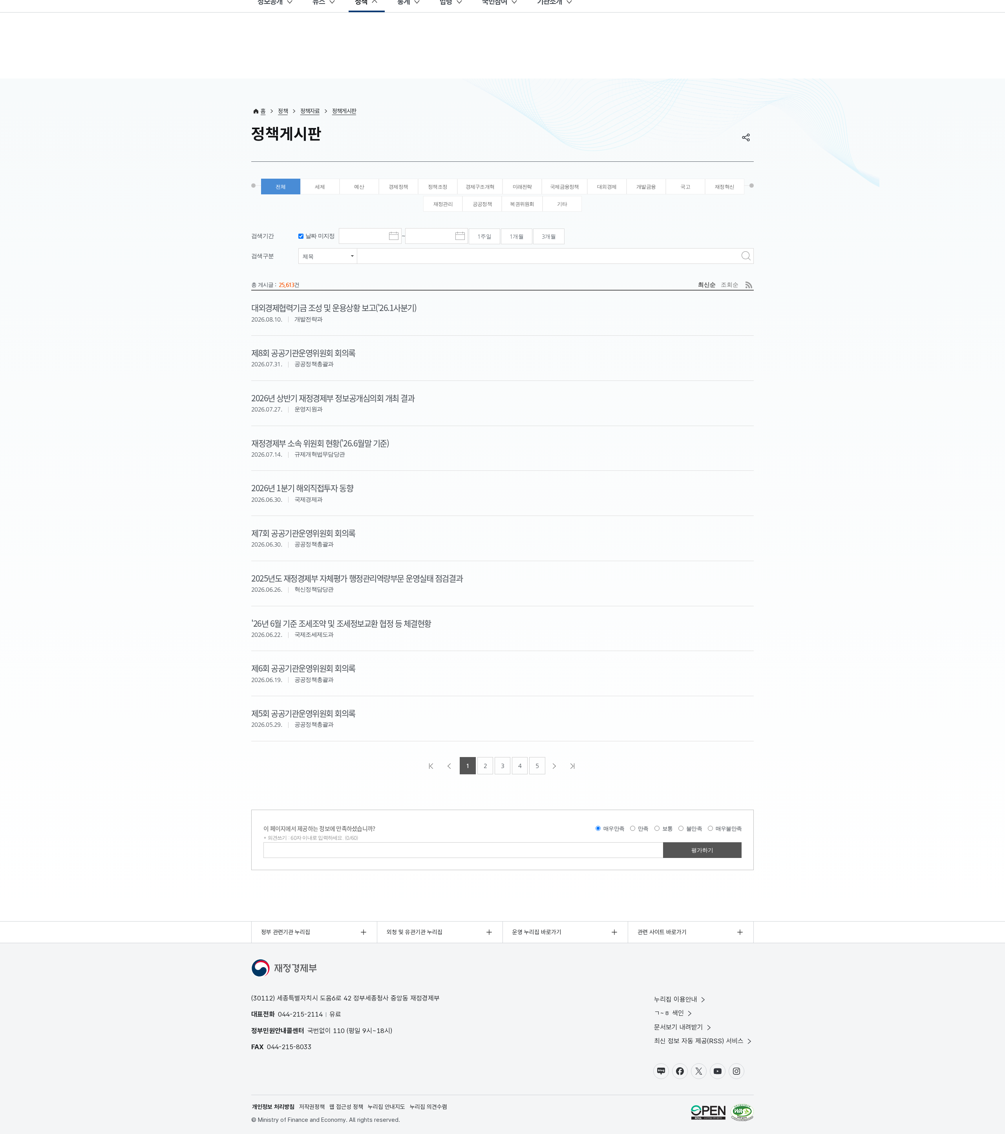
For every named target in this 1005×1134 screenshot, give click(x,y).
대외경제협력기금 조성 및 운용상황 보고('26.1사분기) (333, 307)
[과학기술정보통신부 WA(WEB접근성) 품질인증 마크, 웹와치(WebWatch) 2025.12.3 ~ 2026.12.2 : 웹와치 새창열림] (742, 1114)
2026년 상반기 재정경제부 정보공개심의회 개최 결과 (332, 398)
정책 (283, 111)
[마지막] (573, 765)
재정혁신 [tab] (724, 187)
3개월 (549, 236)
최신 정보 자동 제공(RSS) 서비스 (699, 1041)
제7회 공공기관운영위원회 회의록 (303, 533)
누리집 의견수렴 (428, 1106)
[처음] (432, 765)
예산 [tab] (359, 187)
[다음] (555, 765)
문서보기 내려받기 (678, 1027)
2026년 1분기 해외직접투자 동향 (302, 488)
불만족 (694, 828)
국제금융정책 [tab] (564, 187)
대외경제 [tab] (606, 187)
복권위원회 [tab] (522, 204)
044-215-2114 (300, 1014)
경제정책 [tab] (398, 187)
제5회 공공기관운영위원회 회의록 (303, 713)
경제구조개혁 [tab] (480, 187)
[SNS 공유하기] (746, 137)
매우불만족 (729, 828)
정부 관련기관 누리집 (285, 932)
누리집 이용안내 (675, 999)
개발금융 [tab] (646, 187)
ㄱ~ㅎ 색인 (669, 1013)
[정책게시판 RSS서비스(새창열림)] (749, 285)
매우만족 (613, 828)
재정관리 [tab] (443, 204)
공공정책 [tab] (482, 204)
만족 (643, 828)
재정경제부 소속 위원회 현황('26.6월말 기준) (320, 443)
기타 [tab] (562, 204)
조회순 (729, 284)
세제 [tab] (320, 187)
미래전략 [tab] (522, 187)
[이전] (450, 765)
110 (339, 1031)
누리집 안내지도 (386, 1106)
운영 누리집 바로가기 (536, 932)
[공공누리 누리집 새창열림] (708, 1114)
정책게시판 (344, 111)
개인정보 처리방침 (273, 1106)
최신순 (707, 284)
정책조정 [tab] (437, 187)
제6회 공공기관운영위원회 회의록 (303, 668)
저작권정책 (312, 1106)
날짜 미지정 (320, 235)
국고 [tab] (685, 187)
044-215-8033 (289, 1047)
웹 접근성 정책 (346, 1106)
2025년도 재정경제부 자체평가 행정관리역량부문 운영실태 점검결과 (356, 578)
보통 (667, 828)
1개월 (517, 236)
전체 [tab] (280, 187)
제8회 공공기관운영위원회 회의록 (303, 352)
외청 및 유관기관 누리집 (414, 932)
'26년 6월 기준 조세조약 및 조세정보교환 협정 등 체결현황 (341, 623)
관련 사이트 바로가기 (662, 932)
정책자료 (310, 111)
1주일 (484, 236)
